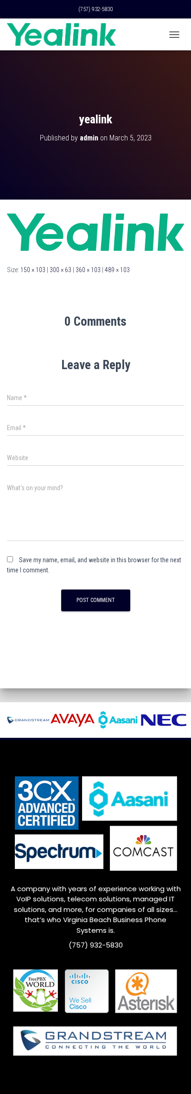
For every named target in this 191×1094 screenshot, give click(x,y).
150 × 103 (32, 270)
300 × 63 (60, 270)
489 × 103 (117, 270)
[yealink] (95, 231)
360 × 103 (88, 270)
